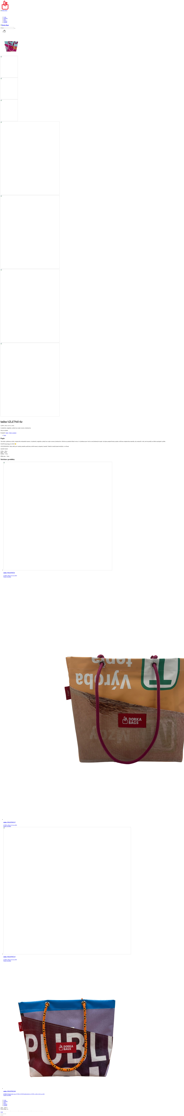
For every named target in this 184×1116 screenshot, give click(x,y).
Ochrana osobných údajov (37, 1111)
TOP (2, 1112)
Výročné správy (14, 1111)
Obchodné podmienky (5, 1111)
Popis (4, 435)
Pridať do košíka (7, 576)
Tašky (7, 433)
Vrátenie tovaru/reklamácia (25, 1111)
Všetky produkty (12, 433)
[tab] (93, 435)
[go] (14, 28)
